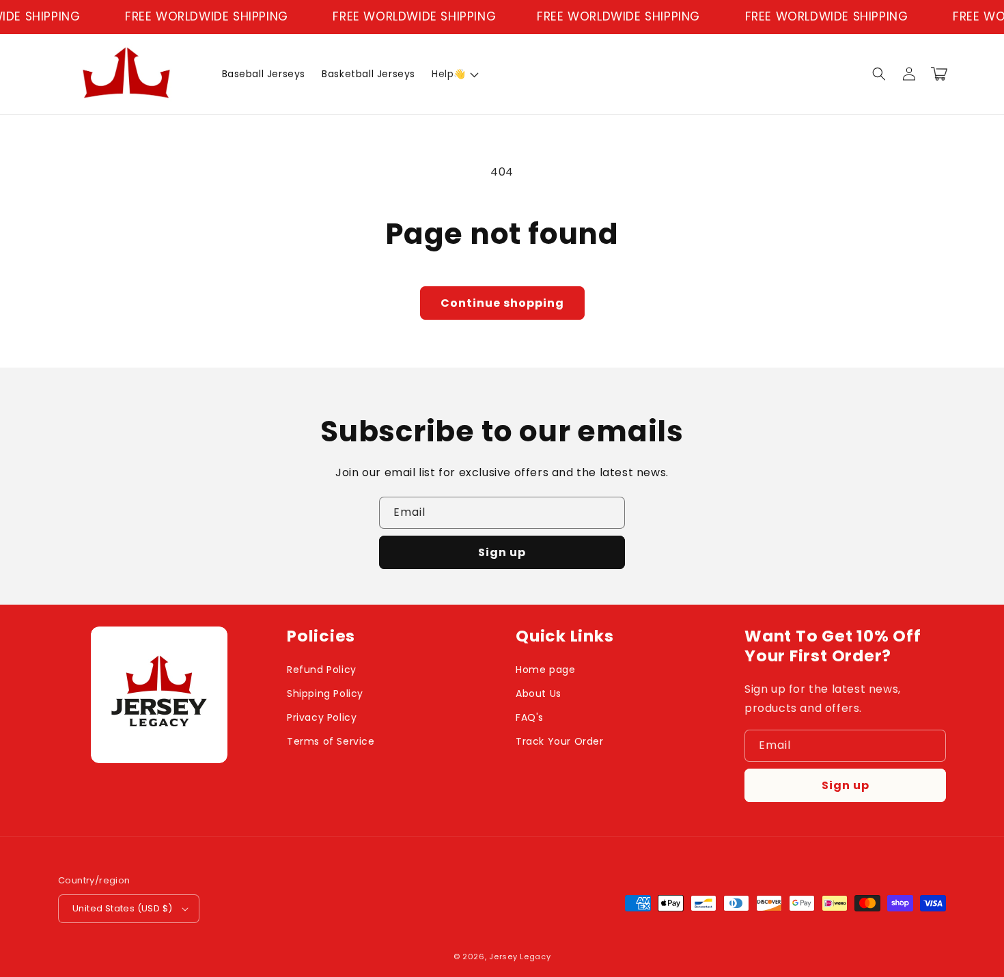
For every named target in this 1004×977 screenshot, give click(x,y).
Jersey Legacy (519, 956)
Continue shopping (502, 303)
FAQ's (530, 717)
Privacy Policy (322, 717)
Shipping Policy (325, 693)
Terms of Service (331, 741)
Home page (545, 669)
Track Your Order (560, 741)
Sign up (502, 552)
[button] (453, 73)
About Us (538, 693)
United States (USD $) (122, 908)
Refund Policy (322, 669)
